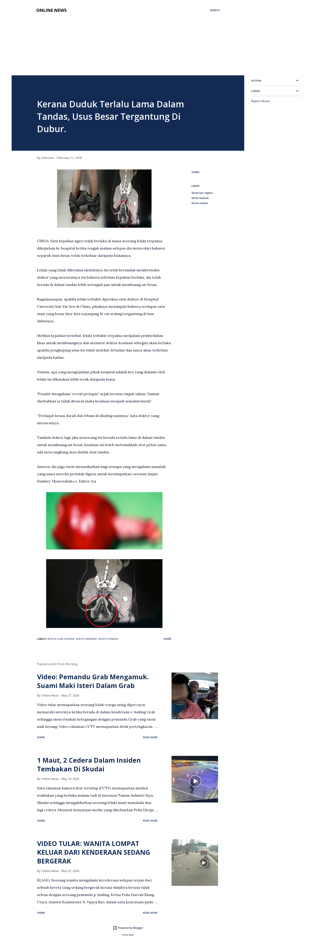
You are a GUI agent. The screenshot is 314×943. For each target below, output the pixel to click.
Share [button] (196, 172)
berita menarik (200, 198)
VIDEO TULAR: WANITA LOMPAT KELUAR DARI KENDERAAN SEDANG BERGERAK (93, 852)
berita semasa (200, 203)
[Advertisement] (128, 42)
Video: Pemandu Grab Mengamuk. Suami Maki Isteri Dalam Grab (93, 681)
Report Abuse (260, 101)
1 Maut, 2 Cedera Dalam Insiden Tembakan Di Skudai (89, 764)
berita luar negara (202, 193)
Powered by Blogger (130, 928)
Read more (150, 737)
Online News (51, 10)
